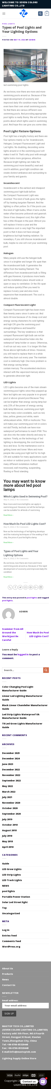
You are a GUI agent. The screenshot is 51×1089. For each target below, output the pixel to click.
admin (32, 40)
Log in (5, 930)
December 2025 (11, 753)
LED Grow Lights (12, 869)
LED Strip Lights (11, 874)
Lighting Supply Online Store (19, 1058)
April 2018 (7, 847)
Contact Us (8, 985)
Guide (5, 863)
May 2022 (7, 786)
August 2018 (9, 830)
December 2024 (11, 758)
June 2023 (7, 764)
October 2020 (10, 808)
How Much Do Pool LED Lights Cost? (25, 523)
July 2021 (7, 797)
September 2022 (11, 780)
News (5, 979)
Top (4, 907)
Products (7, 973)
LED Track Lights (12, 880)
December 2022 (11, 769)
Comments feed (11, 941)
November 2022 (11, 775)
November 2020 (11, 802)
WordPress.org (11, 946)
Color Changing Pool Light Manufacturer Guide (17, 688)
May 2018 (7, 841)
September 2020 (11, 813)
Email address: (10, 1000)
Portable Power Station (16, 896)
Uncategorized (11, 913)
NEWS (5, 885)
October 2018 (10, 824)
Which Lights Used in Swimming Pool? (25, 496)
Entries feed (9, 935)
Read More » (8, 515)
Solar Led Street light (15, 902)
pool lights (8, 24)
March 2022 (8, 791)
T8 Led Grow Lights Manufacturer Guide (22, 725)
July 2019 (7, 819)
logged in (23, 654)
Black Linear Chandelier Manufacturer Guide (25, 707)
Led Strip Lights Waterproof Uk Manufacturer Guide (21, 716)
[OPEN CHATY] (43, 1081)
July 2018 (7, 835)
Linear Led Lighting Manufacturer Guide (22, 697)
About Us (7, 968)
